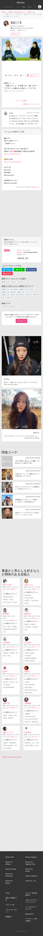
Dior (4, 632)
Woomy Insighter (31, 857)
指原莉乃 (27, 614)
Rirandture (35, 721)
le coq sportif (7, 748)
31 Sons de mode (30, 716)
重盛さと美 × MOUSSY (9, 282)
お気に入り (15, 34)
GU (17, 653)
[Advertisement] (21, 213)
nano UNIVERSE (30, 684)
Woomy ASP (10, 857)
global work (28, 692)
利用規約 (8, 917)
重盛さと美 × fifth (23, 292)
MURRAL (27, 743)
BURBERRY (12, 743)
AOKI (8, 655)
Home (7, 893)
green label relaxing (31, 690)
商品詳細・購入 (23, 258)
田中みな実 (7, 585)
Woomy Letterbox (31, 876)
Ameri (9, 626)
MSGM (27, 624)
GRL (4, 655)
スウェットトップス (23, 250)
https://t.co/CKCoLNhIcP (12, 162)
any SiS (14, 602)
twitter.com (35, 187)
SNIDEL (5, 599)
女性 (13, 30)
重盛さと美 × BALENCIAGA (10, 289)
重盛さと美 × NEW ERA (9, 292)
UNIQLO (33, 624)
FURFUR (35, 627)
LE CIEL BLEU (29, 598)
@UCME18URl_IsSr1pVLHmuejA (23, 28)
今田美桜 (6, 642)
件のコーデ (36, 589)
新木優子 (6, 614)
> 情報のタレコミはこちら (30, 104)
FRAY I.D (27, 600)
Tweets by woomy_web (11, 757)
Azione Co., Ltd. (30, 881)
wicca (36, 745)
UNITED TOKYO (30, 661)
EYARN (8, 297)
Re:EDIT (10, 718)
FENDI (27, 653)
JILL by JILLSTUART (31, 719)
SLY (4, 626)
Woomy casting (11, 869)
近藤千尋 (6, 703)
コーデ (18, 7)
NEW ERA (36, 295)
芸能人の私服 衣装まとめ (17, 12)
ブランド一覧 (10, 905)
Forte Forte (34, 600)
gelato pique (28, 687)
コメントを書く (21, 100)
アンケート (21, 321)
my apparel (6, 684)
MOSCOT (29, 295)
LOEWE (12, 653)
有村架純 (27, 732)
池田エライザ (8, 732)
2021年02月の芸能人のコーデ (11, 306)
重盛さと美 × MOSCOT (27, 289)
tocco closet (7, 602)
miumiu (12, 682)
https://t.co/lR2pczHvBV (12, 154)
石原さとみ (28, 585)
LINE (20, 270)
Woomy (20, 2)
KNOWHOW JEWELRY (10, 629)
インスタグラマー (8, 7)
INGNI (5, 718)
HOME (4, 12)
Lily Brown (28, 595)
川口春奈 (27, 642)
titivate (10, 715)
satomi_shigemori (18, 26)
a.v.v (33, 743)
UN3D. (27, 603)
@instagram (29, 914)
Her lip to (27, 721)
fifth (3, 297)
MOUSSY (20, 252)
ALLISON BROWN (8, 687)
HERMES (27, 714)
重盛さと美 (31, 12)
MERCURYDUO (8, 597)
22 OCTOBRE (29, 745)
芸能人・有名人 (27, 7)
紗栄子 (5, 671)
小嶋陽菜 (27, 703)
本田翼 (26, 671)
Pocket (8, 273)
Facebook (32, 270)
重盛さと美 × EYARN (8, 295)
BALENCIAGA (20, 295)
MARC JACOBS (8, 745)
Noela (11, 599)
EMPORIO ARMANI (30, 658)
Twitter (8, 270)
